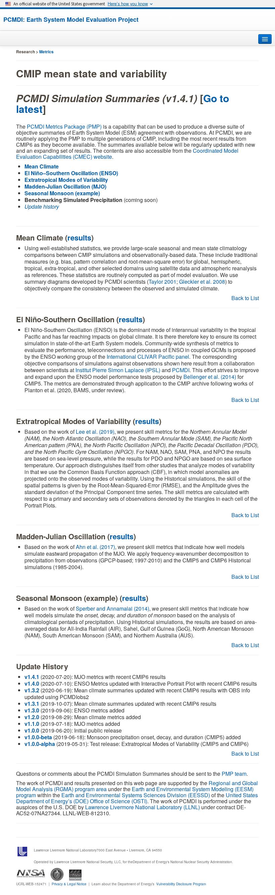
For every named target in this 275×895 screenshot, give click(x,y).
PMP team (234, 773)
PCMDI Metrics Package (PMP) (64, 126)
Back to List (245, 298)
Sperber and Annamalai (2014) (112, 608)
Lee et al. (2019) (95, 431)
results (79, 237)
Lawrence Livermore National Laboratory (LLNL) (142, 807)
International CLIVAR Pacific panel (148, 356)
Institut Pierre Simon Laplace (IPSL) (117, 370)
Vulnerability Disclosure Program (181, 884)
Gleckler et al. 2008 (202, 281)
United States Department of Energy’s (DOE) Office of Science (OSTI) (137, 798)
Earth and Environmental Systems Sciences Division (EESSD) (135, 795)
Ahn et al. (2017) (95, 547)
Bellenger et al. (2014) (209, 377)
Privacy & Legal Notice (69, 884)
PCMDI (180, 370)
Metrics (46, 52)
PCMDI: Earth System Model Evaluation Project (71, 19)
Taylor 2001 (162, 281)
